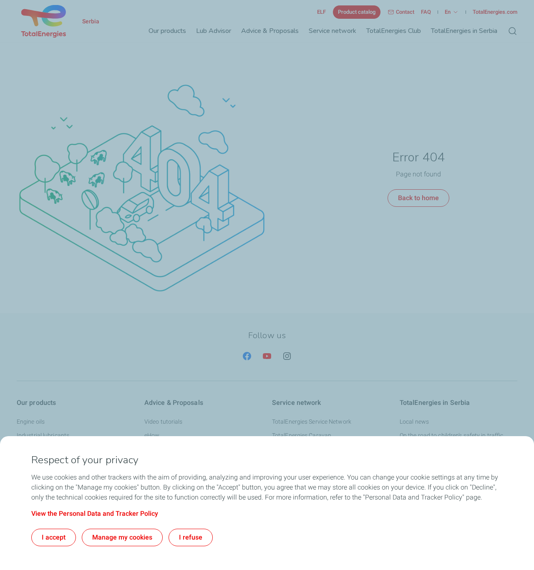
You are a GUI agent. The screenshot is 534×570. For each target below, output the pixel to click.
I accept (53, 537)
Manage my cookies (122, 537)
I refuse (190, 537)
